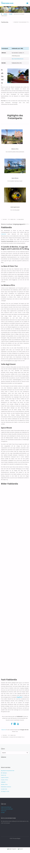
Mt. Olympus (4, 773)
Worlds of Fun (4, 784)
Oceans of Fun (4, 779)
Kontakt (3, 812)
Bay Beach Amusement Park (7, 770)
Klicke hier (3, 729)
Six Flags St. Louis (5, 791)
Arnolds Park (4, 789)
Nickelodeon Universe (6, 786)
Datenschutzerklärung (6, 807)
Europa (5, 14)
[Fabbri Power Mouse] (15, 165)
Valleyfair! (3, 782)
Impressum (3, 810)
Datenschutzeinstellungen (7, 809)
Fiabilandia (4, 22)
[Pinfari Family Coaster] (15, 136)
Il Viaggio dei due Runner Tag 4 (16, 737)
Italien (10, 14)
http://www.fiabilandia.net (17, 58)
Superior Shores (5, 777)
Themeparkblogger (7, 3)
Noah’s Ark (3, 775)
